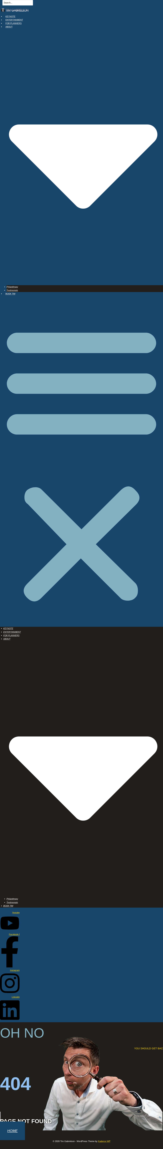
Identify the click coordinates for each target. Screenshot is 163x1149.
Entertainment (14, 20)
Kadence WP (104, 1141)
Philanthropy (12, 287)
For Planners (13, 23)
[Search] (36, 3)
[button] (81, 463)
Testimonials (12, 290)
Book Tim (10, 294)
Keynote (10, 16)
